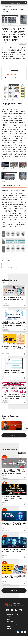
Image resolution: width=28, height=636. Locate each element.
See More (14, 435)
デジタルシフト (6, 264)
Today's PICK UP (22, 43)
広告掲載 (9, 626)
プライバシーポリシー (11, 624)
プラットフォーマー (6, 504)
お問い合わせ (10, 621)
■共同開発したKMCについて (15, 74)
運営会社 (9, 619)
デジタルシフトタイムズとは (13, 614)
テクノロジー (5, 477)
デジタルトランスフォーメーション (10, 267)
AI (3, 557)
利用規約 (9, 628)
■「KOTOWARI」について (14, 77)
